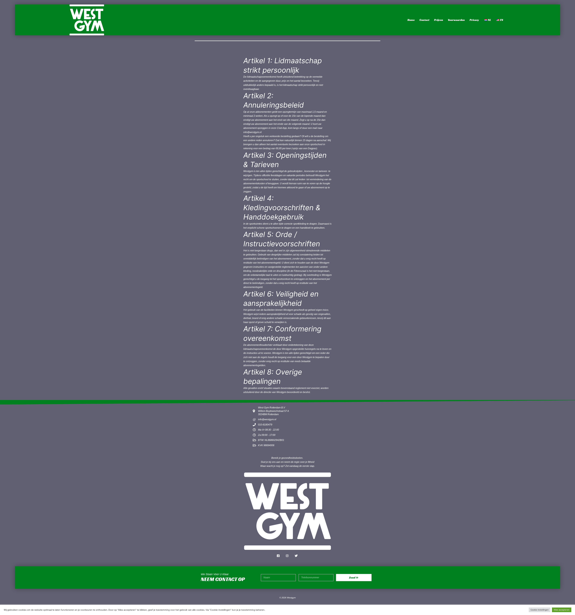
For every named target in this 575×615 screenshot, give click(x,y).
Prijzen (438, 20)
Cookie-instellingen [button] (540, 610)
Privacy (474, 20)
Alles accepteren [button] (561, 610)
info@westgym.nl (252, 132)
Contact (424, 20)
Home (411, 20)
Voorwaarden (456, 20)
